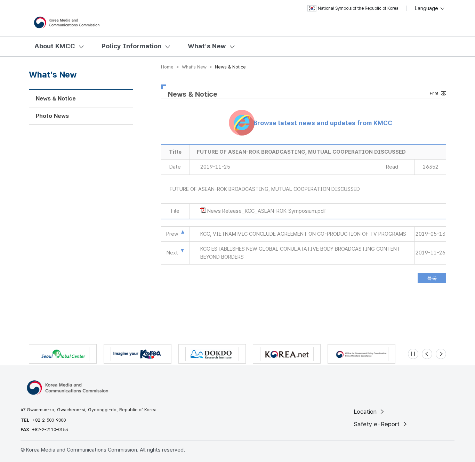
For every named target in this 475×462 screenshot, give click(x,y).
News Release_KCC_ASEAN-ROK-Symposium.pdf (266, 211)
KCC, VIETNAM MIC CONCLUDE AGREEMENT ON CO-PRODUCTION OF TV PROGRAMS (303, 234)
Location (366, 411)
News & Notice (56, 98)
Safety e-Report (377, 424)
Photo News (52, 116)
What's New (207, 46)
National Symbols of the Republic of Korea (358, 8)
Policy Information (131, 46)
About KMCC (54, 46)
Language (427, 8)
